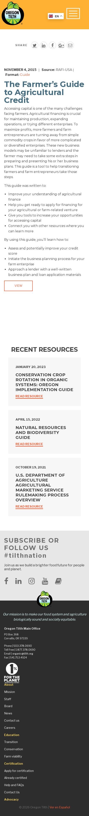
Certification (13, 763)
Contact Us (12, 792)
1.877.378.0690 (25, 649)
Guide (25, 75)
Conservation (13, 749)
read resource (29, 396)
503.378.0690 (22, 645)
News (8, 713)
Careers (9, 727)
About (8, 684)
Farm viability (13, 756)
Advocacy (11, 799)
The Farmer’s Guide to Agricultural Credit (44, 92)
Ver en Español (59, 807)
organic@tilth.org (22, 653)
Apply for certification (19, 770)
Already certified (15, 778)
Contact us (11, 720)
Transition (11, 742)
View (18, 286)
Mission (9, 692)
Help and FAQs (14, 785)
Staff (7, 699)
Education (11, 735)
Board (8, 706)
